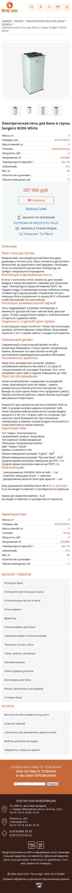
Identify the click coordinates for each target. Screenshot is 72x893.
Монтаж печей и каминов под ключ (26, 714)
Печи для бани (13, 583)
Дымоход (10, 618)
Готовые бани (13, 697)
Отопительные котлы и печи (22, 600)
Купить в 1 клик (36, 208)
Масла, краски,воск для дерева (23, 688)
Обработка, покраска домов (22, 750)
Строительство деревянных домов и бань (30, 732)
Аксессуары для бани (17, 679)
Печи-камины (12, 609)
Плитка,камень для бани (19, 627)
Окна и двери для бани (18, 671)
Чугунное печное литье (19, 644)
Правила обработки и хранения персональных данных (36, 879)
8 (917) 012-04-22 (47, 223)
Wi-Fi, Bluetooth (58, 485)
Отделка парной (14, 723)
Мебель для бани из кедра (21, 741)
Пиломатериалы (14, 662)
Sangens (7, 24)
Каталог (19, 20)
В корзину (37, 200)
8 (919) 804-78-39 (25, 223)
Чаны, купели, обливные (19, 653)
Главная (7, 20)
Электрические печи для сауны (24, 591)
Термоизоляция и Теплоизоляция (25, 635)
